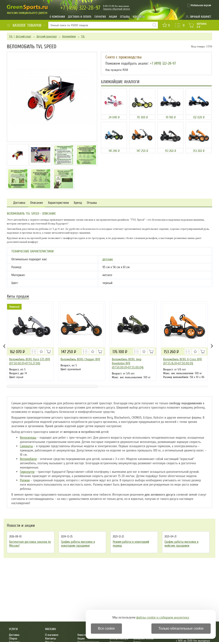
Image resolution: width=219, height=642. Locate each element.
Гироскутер (27, 472)
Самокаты (26, 446)
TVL (11, 36)
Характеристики (58, 203)
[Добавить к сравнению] (34, 351)
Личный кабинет (200, 17)
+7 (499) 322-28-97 (163, 63)
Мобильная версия (201, 5)
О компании (57, 17)
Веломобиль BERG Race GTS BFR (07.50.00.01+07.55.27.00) (29, 361)
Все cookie (106, 628)
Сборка (13, 638)
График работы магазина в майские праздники (181, 543)
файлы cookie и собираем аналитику (162, 617)
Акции (113, 17)
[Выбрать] (151, 351)
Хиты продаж (18, 296)
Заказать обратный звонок (116, 8)
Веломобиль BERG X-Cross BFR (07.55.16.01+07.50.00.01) (182, 361)
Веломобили (69, 36)
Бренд (78, 203)
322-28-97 (80, 7)
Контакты (139, 17)
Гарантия (100, 17)
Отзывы (125, 17)
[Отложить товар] (41, 351)
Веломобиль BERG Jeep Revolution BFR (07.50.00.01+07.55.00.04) (128, 363)
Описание (36, 203)
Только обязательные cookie (181, 628)
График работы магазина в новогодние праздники (78, 543)
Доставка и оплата (79, 17)
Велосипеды (28, 437)
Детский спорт (23, 36)
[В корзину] (48, 351)
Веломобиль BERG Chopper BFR (80, 359)
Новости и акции (21, 525)
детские (107, 259)
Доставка (19, 203)
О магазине (51, 635)
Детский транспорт (47, 36)
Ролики (25, 480)
